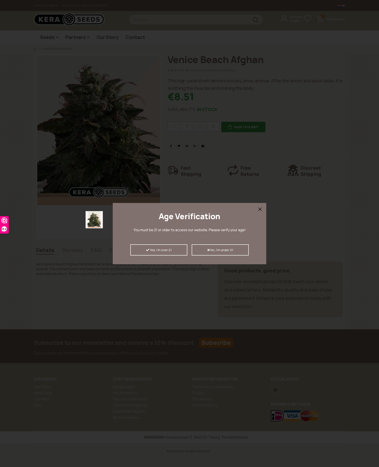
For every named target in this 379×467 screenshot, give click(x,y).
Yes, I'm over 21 (160, 250)
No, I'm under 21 (221, 250)
